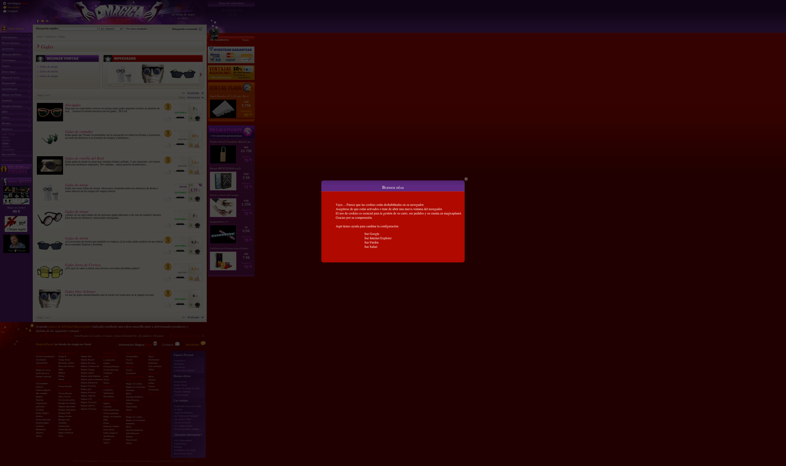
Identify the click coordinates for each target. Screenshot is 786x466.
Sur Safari (370, 246)
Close (466, 179)
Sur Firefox (371, 242)
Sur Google (371, 233)
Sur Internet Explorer (378, 238)
